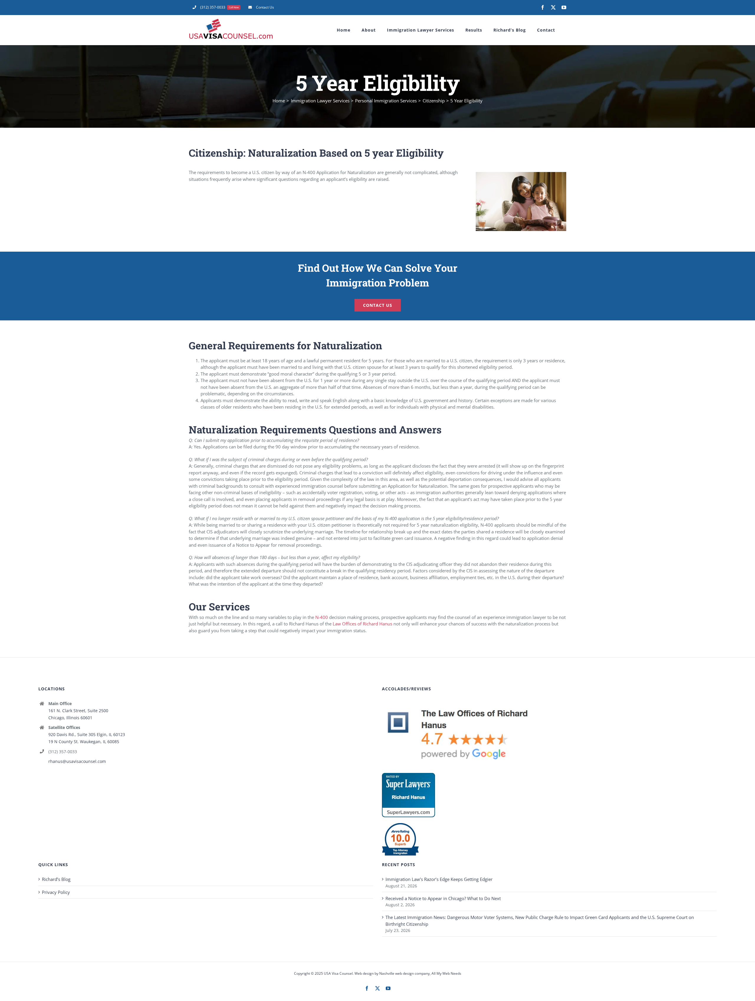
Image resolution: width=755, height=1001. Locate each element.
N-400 (321, 617)
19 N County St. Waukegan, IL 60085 (83, 741)
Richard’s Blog (56, 879)
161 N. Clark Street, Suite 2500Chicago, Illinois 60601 (78, 714)
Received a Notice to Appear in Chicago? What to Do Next (443, 898)
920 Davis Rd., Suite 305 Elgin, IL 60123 (86, 734)
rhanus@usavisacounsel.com (77, 761)
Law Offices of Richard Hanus (362, 624)
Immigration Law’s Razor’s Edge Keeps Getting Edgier (439, 879)
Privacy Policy (56, 892)
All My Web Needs (446, 973)
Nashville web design (396, 973)
